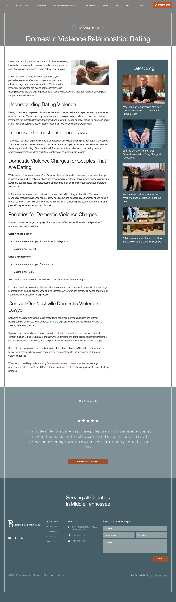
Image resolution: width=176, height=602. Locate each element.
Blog (116, 5)
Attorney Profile (22, 5)
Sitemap (36, 575)
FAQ (127, 5)
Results (105, 5)
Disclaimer (62, 575)
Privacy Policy (49, 575)
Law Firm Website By (139, 575)
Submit (160, 559)
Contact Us (140, 5)
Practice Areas (40, 5)
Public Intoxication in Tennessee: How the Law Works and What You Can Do (142, 240)
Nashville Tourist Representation (65, 5)
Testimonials (90, 5)
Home (6, 5)
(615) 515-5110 (79, 535)
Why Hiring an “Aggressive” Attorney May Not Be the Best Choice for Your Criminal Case (142, 110)
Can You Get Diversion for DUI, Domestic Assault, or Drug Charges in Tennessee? (142, 154)
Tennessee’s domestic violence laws (65, 363)
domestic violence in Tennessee (67, 333)
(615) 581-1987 (79, 541)
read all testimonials (88, 461)
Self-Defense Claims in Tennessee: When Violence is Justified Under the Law (142, 198)
